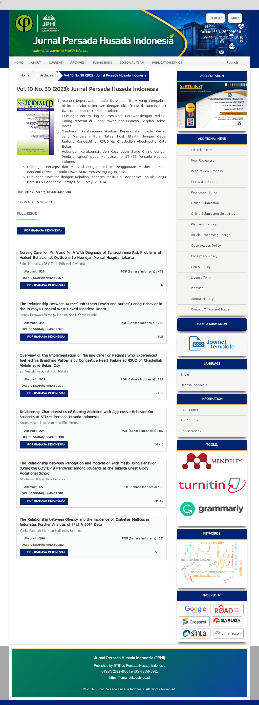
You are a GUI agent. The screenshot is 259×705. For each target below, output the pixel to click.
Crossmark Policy (204, 256)
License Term (201, 278)
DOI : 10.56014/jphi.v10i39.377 (42, 278)
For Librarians (191, 431)
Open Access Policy (206, 246)
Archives (77, 63)
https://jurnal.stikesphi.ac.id (129, 677)
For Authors (189, 421)
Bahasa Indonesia (194, 385)
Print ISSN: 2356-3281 (222, 37)
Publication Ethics (167, 63)
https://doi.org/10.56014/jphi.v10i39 (50, 192)
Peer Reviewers (202, 161)
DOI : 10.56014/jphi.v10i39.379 (42, 386)
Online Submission (205, 203)
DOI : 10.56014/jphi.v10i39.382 (42, 545)
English (186, 375)
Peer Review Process (207, 171)
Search (231, 63)
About (36, 63)
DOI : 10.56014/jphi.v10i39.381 (42, 494)
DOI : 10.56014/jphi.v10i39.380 (42, 437)
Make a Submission (212, 324)
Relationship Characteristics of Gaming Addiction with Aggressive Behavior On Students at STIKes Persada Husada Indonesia (86, 417)
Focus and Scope (204, 182)
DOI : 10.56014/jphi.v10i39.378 (42, 329)
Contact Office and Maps (210, 310)
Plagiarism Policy (204, 225)
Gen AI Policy (201, 267)
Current (55, 63)
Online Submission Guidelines (213, 214)
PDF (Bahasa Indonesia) (42, 231)
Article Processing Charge (210, 235)
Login (235, 18)
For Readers (190, 410)
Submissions (102, 63)
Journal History (202, 299)
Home (18, 63)
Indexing (197, 288)
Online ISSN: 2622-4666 (220, 32)
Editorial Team (132, 63)
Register (216, 18)
